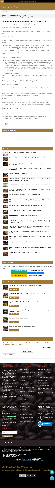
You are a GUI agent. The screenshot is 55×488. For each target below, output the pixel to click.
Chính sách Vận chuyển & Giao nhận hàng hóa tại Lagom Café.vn (25, 205)
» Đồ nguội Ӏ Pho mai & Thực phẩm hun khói (27, 388)
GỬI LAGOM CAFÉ (7, 436)
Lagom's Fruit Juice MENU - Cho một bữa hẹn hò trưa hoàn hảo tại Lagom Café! (29, 302)
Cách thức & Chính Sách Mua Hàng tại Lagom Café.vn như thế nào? (20, 118)
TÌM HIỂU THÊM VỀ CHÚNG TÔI (8, 451)
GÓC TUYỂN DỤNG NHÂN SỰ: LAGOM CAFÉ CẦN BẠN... (23, 152)
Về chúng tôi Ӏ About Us (43, 369)
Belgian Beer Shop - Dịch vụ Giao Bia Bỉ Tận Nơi (27, 398)
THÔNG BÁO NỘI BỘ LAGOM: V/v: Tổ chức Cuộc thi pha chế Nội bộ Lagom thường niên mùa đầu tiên (30, 169)
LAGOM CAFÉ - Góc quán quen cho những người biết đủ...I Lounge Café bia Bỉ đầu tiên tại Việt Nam (29, 163)
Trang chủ (5, 15)
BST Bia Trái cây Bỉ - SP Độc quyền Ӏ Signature (27, 373)
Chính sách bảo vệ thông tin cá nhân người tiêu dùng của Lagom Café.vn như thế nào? (25, 116)
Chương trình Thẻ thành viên (26, 414)
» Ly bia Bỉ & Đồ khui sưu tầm (26, 395)
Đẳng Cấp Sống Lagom (43, 380)
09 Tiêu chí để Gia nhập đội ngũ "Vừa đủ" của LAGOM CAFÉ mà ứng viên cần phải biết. (29, 158)
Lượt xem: (17, 24)
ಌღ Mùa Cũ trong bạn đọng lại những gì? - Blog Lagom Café (24, 194)
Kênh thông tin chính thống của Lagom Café (27, 418)
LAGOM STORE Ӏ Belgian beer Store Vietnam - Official (22, 326)
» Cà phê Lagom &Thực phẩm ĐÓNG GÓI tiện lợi (26, 384)
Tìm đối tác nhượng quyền (25, 412)
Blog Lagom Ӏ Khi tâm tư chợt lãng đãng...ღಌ (45, 393)
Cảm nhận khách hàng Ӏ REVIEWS (45, 375)
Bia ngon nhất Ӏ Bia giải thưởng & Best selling (27, 377)
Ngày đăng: (5, 24)
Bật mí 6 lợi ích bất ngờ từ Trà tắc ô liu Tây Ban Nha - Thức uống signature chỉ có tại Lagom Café (30, 237)
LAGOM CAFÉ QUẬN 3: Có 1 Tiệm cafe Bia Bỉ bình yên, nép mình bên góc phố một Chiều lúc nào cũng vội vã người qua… (29, 179)
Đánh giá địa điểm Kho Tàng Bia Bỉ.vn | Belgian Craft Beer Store (25, 242)
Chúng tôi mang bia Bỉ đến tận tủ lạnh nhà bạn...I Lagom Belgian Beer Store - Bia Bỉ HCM (30, 248)
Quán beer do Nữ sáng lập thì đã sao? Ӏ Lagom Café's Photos (24, 252)
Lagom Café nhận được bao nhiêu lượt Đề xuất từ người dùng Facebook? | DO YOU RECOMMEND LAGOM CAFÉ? (30, 190)
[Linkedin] (13, 108)
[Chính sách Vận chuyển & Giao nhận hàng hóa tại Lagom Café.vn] (7, 108)
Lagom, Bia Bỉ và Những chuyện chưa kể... (45, 389)
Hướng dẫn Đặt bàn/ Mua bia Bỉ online (27, 422)
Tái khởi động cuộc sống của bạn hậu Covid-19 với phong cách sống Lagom (28, 184)
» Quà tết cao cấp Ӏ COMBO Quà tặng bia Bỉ (27, 392)
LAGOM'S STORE (23, 380)
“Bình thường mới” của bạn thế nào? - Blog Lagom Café (23, 215)
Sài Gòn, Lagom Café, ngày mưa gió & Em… (20, 173)
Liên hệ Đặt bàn (13, 289)
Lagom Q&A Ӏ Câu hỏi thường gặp (18, 15)
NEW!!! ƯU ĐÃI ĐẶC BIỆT (25, 406)
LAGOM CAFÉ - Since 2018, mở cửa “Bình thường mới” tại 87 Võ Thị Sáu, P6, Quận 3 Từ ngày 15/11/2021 (30, 221)
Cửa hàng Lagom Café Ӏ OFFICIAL (45, 377)
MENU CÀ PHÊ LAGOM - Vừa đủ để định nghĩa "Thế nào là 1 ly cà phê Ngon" (28, 294)
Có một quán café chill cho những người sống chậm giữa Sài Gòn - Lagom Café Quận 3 (29, 232)
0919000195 (33, 1)
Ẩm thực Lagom (23, 369)
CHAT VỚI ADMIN (25, 460)
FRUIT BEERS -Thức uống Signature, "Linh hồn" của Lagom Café (25, 285)
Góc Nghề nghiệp (23, 409)
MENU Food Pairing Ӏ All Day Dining (18, 318)
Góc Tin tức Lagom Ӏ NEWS (43, 385)
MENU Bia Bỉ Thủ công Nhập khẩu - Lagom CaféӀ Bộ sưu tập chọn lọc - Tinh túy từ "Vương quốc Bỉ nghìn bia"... (29, 310)
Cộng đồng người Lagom (43, 382)
